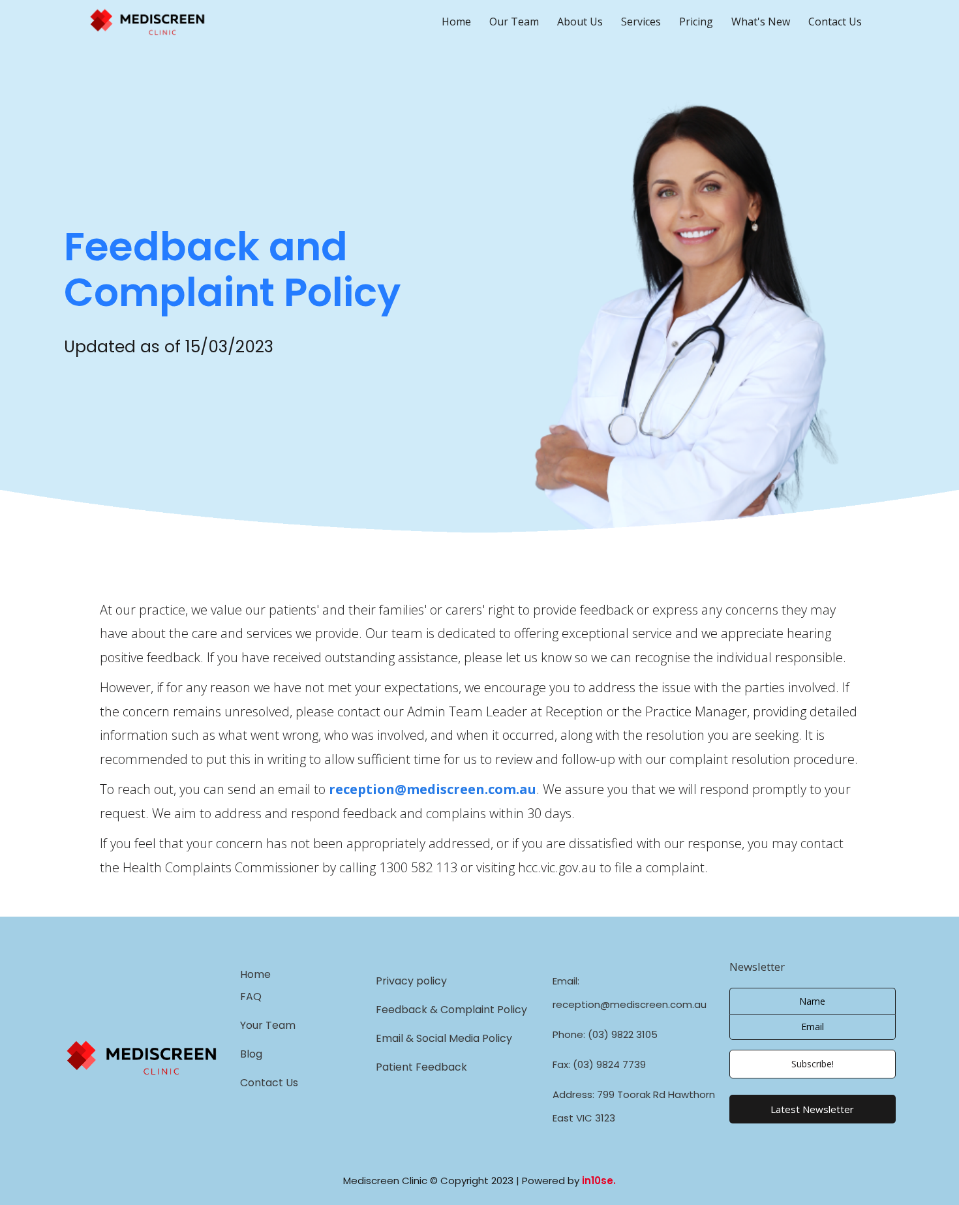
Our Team (514, 21)
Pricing (696, 21)
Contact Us (835, 21)
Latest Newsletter (812, 1109)
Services (641, 21)
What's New (760, 21)
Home (456, 21)
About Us (580, 21)
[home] (165, 22)
